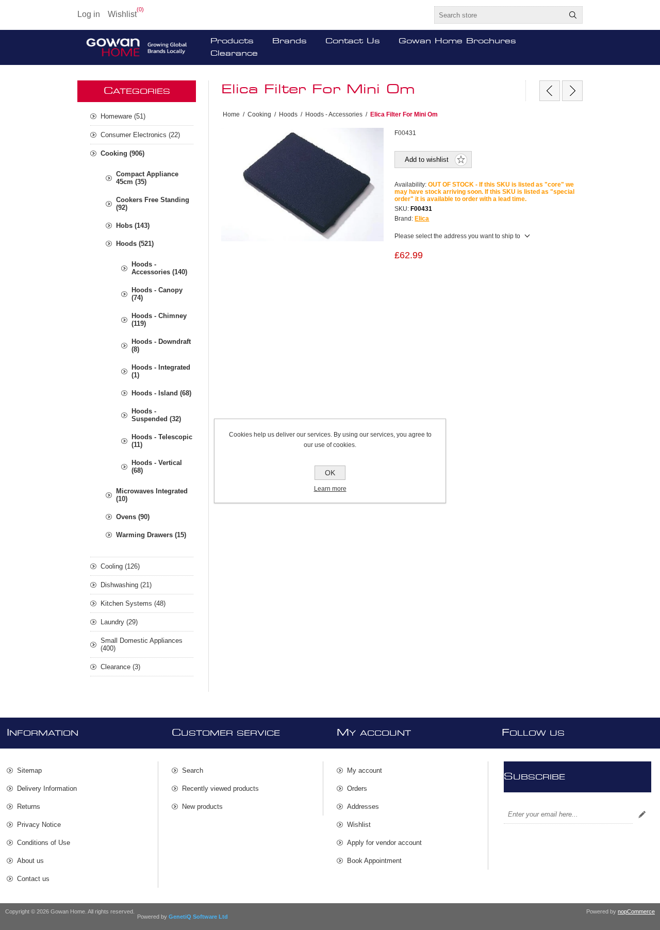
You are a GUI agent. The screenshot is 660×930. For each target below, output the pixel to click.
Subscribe (642, 814)
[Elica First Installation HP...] (572, 90)
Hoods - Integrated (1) (160, 371)
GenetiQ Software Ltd (198, 917)
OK (330, 473)
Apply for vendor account (384, 842)
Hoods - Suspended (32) (156, 415)
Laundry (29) (119, 622)
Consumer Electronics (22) (140, 135)
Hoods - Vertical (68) (156, 466)
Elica (422, 218)
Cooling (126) (120, 566)
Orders (357, 788)
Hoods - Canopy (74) (157, 294)
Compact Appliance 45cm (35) (147, 178)
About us (30, 861)
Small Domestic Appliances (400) (142, 644)
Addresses (363, 806)
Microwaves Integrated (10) (152, 495)
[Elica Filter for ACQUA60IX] (549, 90)
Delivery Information (47, 788)
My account (364, 770)
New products (202, 806)
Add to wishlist (427, 159)
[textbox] (499, 15)
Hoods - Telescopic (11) (161, 441)
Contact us (33, 879)
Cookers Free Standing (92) (152, 203)
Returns (28, 806)
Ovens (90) (133, 517)
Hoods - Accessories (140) (159, 268)
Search (573, 15)
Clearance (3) (120, 667)
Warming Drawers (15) (151, 535)
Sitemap (29, 770)
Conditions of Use (43, 842)
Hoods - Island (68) (161, 393)
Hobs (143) (133, 225)
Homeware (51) (123, 116)
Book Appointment (374, 861)
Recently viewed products (220, 788)
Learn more (330, 488)
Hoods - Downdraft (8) (161, 345)
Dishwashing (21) (126, 585)
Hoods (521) (135, 243)
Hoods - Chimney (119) (159, 319)
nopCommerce (636, 911)
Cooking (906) (122, 153)
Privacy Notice (39, 824)
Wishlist (359, 824)
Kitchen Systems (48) (133, 603)
